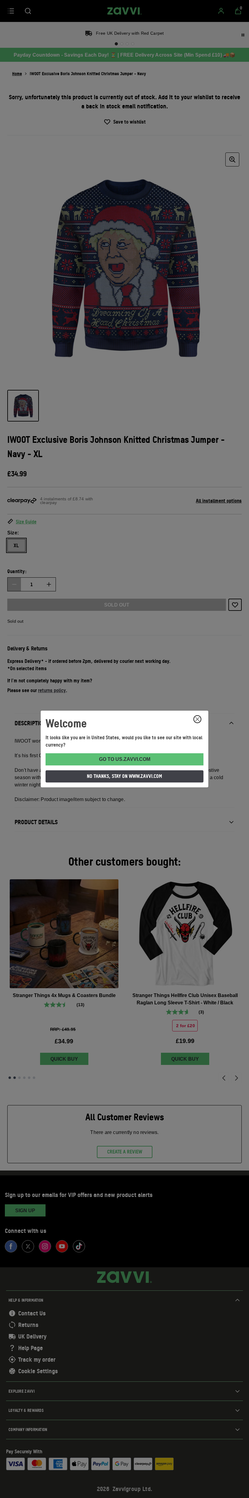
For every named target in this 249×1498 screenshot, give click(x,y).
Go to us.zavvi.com (124, 759)
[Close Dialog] (197, 719)
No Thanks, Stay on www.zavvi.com (124, 776)
